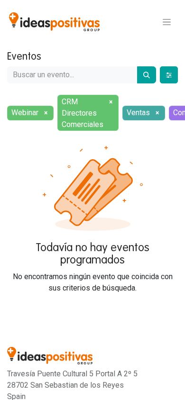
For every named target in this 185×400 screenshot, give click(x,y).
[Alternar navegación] (166, 21)
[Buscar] (146, 74)
